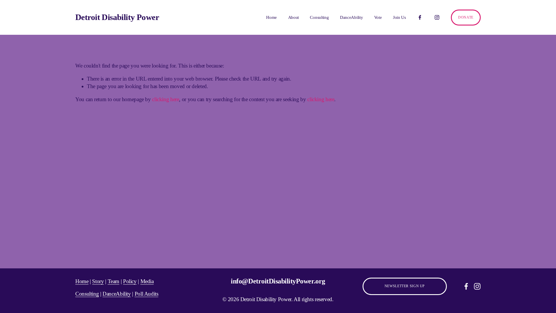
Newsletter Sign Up (405, 286)
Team (114, 281)
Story (98, 281)
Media (147, 281)
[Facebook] (420, 17)
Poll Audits (146, 294)
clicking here (165, 99)
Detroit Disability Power (117, 17)
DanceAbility (351, 17)
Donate (465, 17)
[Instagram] (437, 17)
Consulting (319, 17)
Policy (130, 281)
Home (271, 17)
